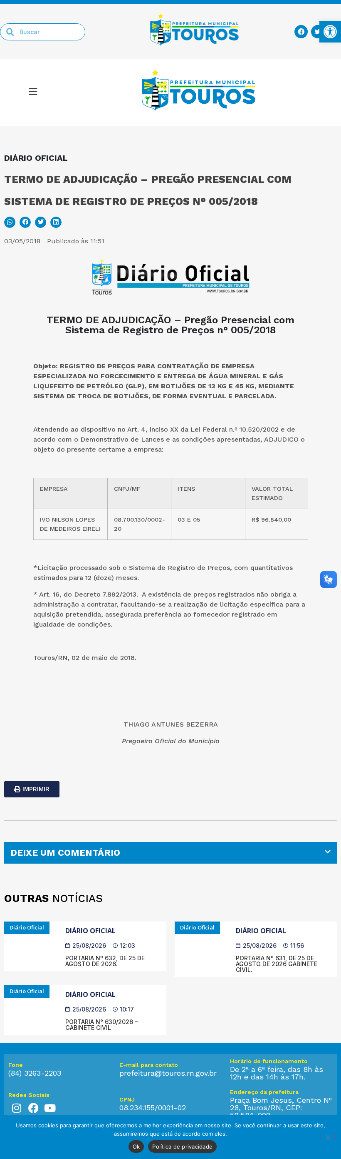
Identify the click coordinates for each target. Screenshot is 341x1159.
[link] (330, 31)
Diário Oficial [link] (90, 930)
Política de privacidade (182, 1146)
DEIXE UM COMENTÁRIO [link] (65, 852)
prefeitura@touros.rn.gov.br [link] (168, 1073)
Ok (136, 1146)
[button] (33, 93)
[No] (328, 1136)
